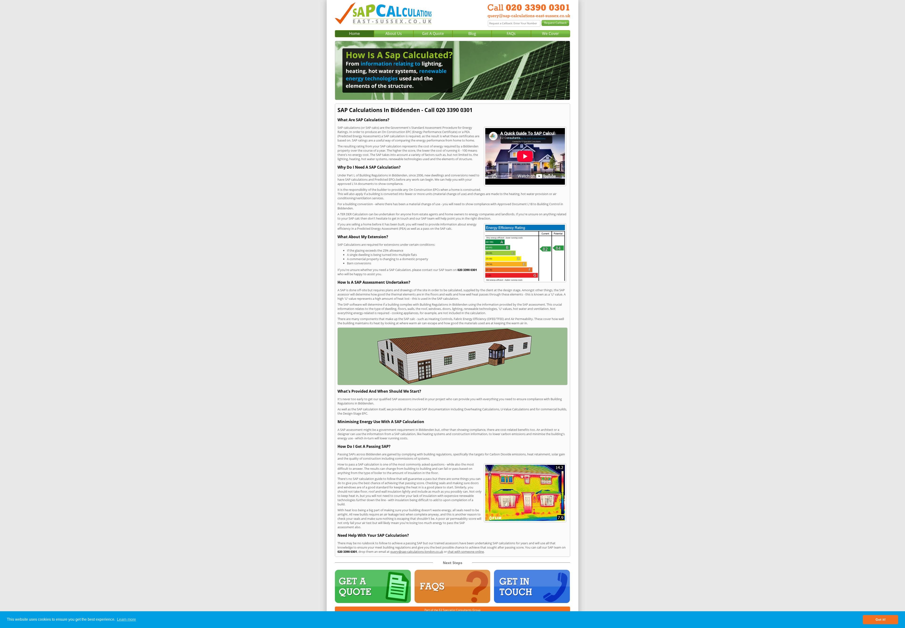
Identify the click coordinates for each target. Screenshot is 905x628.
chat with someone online (466, 551)
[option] (452, 70)
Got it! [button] (881, 619)
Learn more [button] (126, 619)
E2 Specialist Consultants (455, 610)
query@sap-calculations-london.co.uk (416, 551)
